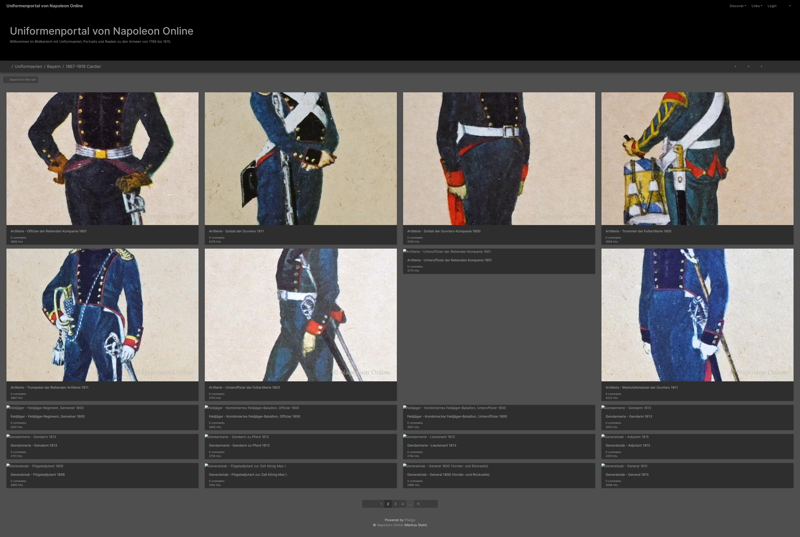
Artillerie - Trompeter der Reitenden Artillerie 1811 (50, 387)
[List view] (789, 66)
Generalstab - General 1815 (627, 475)
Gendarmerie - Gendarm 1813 (629, 416)
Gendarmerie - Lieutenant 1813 (431, 445)
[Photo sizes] (758, 66)
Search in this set (22, 79)
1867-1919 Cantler (83, 66)
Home (8, 66)
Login (772, 6)
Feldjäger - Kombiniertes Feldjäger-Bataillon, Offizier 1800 (254, 416)
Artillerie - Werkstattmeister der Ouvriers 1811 (642, 387)
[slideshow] (770, 66)
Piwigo (410, 520)
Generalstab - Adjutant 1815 (628, 445)
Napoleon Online (390, 525)
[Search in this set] (724, 66)
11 (418, 504)
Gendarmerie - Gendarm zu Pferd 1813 (239, 445)
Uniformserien (28, 66)
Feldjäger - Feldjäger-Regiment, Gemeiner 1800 (48, 416)
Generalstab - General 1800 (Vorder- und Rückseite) (448, 475)
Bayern (54, 66)
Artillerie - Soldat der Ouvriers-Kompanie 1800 (443, 231)
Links (756, 6)
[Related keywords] (733, 66)
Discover (737, 6)
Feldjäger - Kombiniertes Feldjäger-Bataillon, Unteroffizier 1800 (457, 416)
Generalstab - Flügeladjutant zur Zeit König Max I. (248, 475)
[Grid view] (779, 66)
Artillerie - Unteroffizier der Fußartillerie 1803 (244, 387)
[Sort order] (745, 66)
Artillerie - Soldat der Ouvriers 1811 (236, 231)
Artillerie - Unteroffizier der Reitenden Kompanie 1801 (449, 260)
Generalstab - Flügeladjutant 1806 (38, 475)
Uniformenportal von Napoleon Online (44, 5)
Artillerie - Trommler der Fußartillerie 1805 (638, 231)
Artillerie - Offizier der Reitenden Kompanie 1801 (49, 231)
